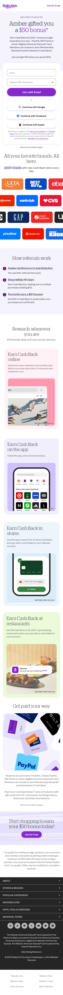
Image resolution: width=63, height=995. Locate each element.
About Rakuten (46, 986)
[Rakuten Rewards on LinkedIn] (53, 926)
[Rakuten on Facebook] (24, 926)
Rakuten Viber (46, 976)
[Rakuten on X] (31, 926)
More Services (17, 986)
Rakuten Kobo (17, 981)
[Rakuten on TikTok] (17, 926)
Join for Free (53, 5)
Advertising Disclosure (31, 952)
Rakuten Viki (17, 976)
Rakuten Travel (46, 981)
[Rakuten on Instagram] (10, 926)
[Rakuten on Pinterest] (45, 926)
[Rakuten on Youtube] (38, 926)
